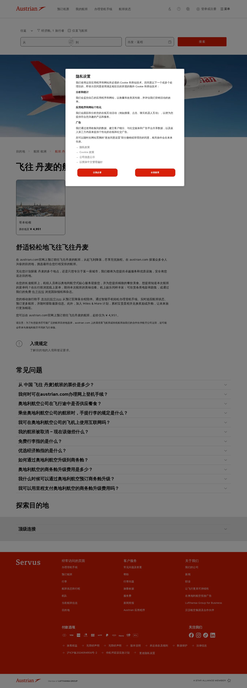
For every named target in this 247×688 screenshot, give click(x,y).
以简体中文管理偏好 (91, 162)
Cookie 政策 (87, 152)
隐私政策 (85, 147)
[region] (124, 127)
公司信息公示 (87, 157)
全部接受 (155, 172)
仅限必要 (97, 172)
